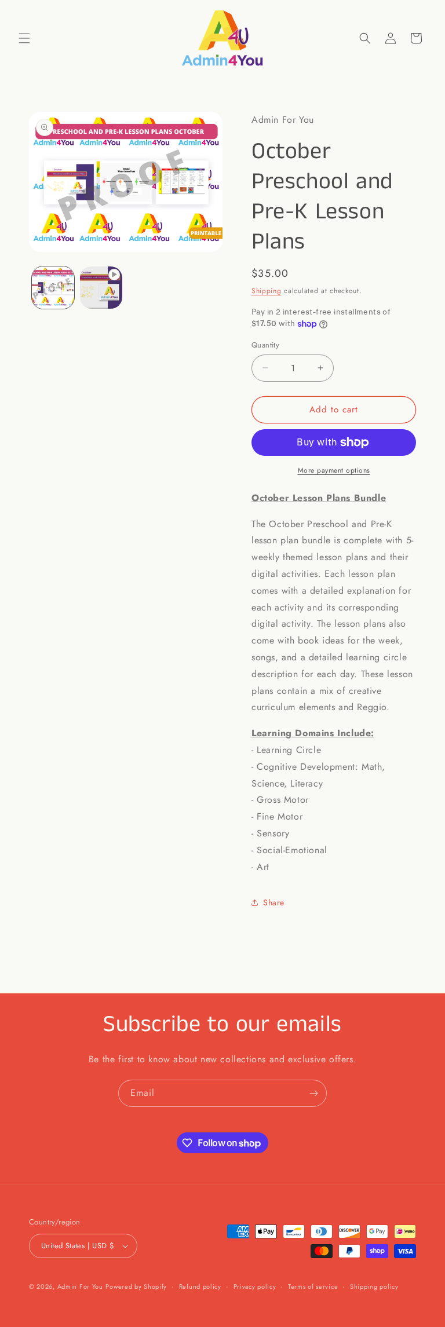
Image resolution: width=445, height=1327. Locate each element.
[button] (24, 38)
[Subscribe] (313, 1093)
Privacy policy (255, 1286)
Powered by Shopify (136, 1286)
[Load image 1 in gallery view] (53, 287)
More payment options (334, 470)
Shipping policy (374, 1286)
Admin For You (80, 1286)
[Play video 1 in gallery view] (101, 287)
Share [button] (273, 902)
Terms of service (313, 1286)
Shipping (266, 291)
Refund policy (200, 1286)
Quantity (265, 344)
